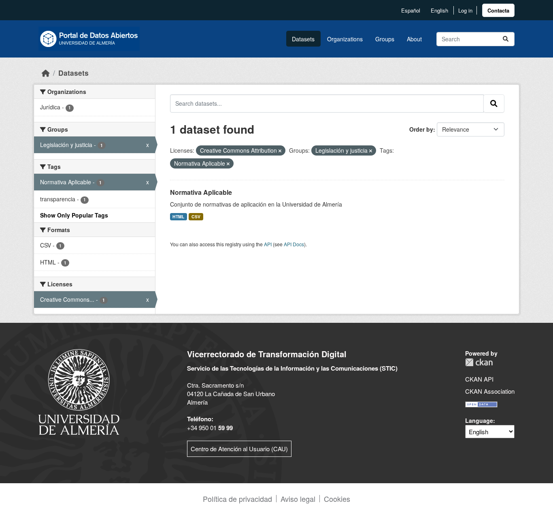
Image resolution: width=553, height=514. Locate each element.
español (410, 10)
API (268, 244)
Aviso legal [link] (298, 498)
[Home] (46, 73)
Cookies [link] (337, 498)
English (439, 10)
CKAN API (479, 379)
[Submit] (506, 39)
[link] (498, 10)
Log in (465, 10)
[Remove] (280, 150)
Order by (421, 129)
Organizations (345, 39)
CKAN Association (490, 391)
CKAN (479, 362)
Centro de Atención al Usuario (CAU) (239, 448)
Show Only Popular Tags (74, 215)
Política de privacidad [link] (237, 498)
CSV (195, 216)
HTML (178, 216)
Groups (384, 39)
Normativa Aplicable (201, 192)
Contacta (498, 10)
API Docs (294, 244)
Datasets (303, 39)
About (414, 39)
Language (479, 420)
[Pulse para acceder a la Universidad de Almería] (78, 391)
